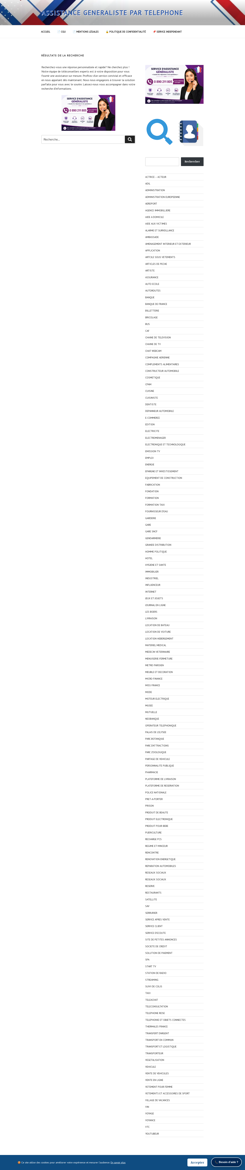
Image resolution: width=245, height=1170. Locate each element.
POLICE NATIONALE (155, 792)
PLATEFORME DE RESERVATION (162, 785)
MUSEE (149, 705)
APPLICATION (152, 250)
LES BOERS (151, 611)
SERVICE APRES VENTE (157, 919)
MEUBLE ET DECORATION (159, 672)
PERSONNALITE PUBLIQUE (159, 765)
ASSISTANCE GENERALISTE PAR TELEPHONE (112, 12)
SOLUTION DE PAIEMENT (159, 953)
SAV (147, 906)
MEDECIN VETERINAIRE (157, 651)
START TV (150, 966)
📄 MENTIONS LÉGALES (86, 31)
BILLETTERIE (152, 310)
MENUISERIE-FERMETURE (159, 658)
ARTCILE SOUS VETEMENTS (160, 257)
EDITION (150, 424)
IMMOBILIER (152, 571)
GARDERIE (150, 518)
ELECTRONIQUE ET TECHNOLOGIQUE (165, 444)
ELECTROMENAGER (155, 437)
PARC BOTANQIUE (154, 738)
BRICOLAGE (151, 317)
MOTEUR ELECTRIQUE (157, 698)
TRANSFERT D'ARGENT (157, 1033)
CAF (147, 330)
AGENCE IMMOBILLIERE (157, 210)
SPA (147, 959)
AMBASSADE (152, 237)
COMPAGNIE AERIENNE (157, 357)
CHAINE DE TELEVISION (158, 337)
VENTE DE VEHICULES (157, 1073)
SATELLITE (151, 899)
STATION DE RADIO (155, 973)
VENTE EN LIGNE (154, 1080)
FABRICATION (152, 484)
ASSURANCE (151, 277)
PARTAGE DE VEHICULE (157, 759)
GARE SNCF (151, 531)
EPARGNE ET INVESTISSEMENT (161, 471)
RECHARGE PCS (153, 839)
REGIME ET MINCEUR (156, 846)
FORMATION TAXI (155, 504)
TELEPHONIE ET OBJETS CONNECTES (165, 1019)
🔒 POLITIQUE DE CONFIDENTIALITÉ (126, 31)
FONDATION (152, 491)
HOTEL (149, 558)
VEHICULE (150, 1066)
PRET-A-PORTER (154, 799)
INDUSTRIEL (152, 578)
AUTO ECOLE (152, 284)
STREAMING (151, 979)
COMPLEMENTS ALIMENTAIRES (162, 364)
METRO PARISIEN (154, 665)
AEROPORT (151, 203)
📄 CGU (61, 31)
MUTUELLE (151, 712)
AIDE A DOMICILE (154, 217)
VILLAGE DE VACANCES (157, 1100)
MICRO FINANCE (153, 678)
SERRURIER (151, 912)
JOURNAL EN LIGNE (155, 605)
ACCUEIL (45, 31)
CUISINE (149, 391)
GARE (148, 524)
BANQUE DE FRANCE (156, 304)
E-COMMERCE (152, 417)
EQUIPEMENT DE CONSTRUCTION (163, 478)
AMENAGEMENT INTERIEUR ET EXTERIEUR (168, 243)
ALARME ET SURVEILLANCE (159, 230)
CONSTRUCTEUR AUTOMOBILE (162, 371)
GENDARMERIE (153, 538)
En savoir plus (118, 1162)
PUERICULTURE (153, 832)
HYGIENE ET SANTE (155, 564)
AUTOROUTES (153, 290)
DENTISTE (150, 404)
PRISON (149, 805)
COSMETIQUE (152, 377)
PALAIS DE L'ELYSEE (155, 732)
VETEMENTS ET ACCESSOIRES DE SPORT (167, 1093)
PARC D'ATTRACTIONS (157, 745)
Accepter (197, 1162)
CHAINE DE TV (153, 344)
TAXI (147, 993)
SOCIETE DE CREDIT (156, 946)
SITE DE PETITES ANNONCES (161, 939)
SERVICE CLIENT (154, 926)
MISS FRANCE (152, 685)
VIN (147, 1106)
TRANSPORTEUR (154, 1053)
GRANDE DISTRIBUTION (158, 544)
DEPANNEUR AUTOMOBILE (159, 411)
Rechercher (192, 161)
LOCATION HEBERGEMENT (159, 638)
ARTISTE (150, 270)
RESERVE (150, 886)
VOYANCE (150, 1120)
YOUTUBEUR (152, 1133)
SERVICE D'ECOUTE (155, 933)
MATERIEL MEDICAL (155, 645)
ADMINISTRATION (155, 190)
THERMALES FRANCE (156, 1026)
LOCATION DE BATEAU (157, 625)
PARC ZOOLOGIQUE (155, 752)
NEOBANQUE (152, 718)
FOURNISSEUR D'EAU (156, 511)
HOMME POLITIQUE (156, 551)
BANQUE (149, 297)
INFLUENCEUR (152, 585)
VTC (147, 1126)
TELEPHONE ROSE (155, 1013)
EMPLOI (149, 457)
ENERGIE (149, 464)
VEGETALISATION (154, 1060)
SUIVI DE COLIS (153, 986)
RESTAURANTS (153, 892)
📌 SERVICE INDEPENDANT (167, 31)
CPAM (148, 384)
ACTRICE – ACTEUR (155, 177)
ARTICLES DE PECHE (156, 264)
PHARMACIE (151, 772)
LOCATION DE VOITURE (158, 631)
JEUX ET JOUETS (154, 598)
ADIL (147, 183)
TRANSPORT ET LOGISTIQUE (160, 1046)
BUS (147, 324)
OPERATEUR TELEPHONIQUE (160, 725)
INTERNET (150, 591)
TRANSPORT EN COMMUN (159, 1040)
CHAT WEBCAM (153, 350)
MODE (148, 692)
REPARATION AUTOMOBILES (160, 866)
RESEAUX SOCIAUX (155, 872)
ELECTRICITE (152, 431)
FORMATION (152, 498)
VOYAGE (149, 1113)
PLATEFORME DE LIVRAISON (160, 779)
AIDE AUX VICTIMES (156, 223)
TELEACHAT (151, 999)
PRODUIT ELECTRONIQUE (159, 819)
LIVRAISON (151, 618)
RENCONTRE (152, 852)
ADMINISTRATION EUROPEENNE (162, 197)
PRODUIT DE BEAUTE (156, 812)
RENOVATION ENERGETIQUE (160, 859)
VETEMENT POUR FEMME (159, 1086)
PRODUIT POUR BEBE (156, 826)
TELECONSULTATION (156, 1006)
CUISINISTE (151, 397)
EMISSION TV (152, 451)
